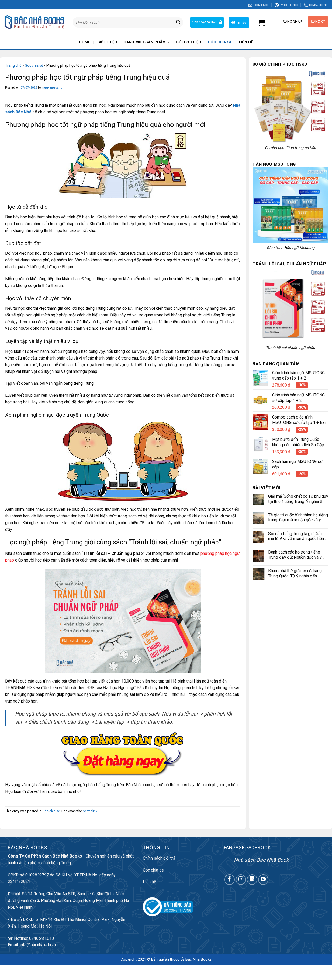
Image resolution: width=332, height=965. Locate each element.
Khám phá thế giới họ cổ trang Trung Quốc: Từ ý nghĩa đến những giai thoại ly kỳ (295, 573)
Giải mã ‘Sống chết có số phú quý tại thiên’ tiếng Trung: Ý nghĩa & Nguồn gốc (298, 499)
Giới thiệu (107, 42)
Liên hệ (246, 42)
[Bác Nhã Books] (34, 22)
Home (84, 42)
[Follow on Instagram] (241, 879)
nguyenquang (52, 87)
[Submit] (178, 22)
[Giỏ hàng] (261, 23)
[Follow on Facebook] (229, 879)
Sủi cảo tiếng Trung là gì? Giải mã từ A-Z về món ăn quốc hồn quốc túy (296, 536)
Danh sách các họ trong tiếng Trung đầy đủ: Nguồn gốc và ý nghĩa (295, 555)
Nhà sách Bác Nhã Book (261, 860)
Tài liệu (240, 22)
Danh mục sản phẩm (145, 42)
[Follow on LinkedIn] (252, 879)
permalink (90, 811)
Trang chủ (13, 65)
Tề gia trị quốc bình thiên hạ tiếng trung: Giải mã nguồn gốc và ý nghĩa (298, 517)
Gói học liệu (188, 42)
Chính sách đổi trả (159, 858)
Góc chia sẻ (220, 42)
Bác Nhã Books (198, 959)
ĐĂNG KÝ (318, 21)
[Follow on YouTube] (263, 879)
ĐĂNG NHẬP (292, 21)
